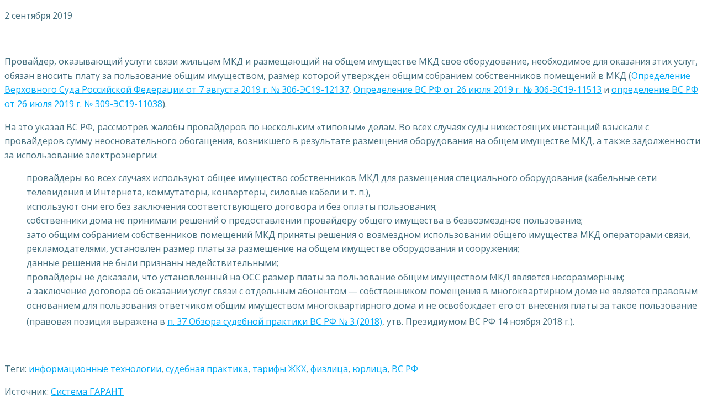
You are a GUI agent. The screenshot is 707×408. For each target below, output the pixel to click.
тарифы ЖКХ (279, 369)
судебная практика (207, 369)
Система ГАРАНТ (87, 391)
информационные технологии (95, 369)
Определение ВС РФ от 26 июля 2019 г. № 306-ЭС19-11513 (478, 89)
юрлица (369, 369)
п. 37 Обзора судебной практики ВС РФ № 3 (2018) (274, 321)
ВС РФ (405, 369)
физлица (329, 369)
